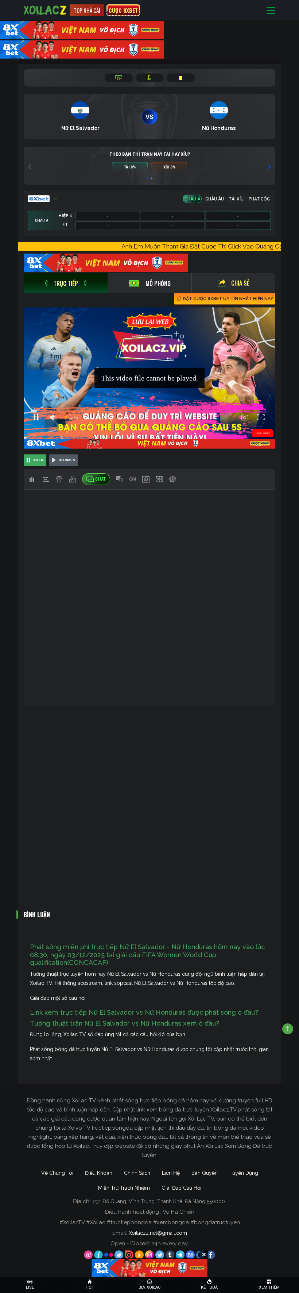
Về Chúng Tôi (57, 1173)
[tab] (66, 283)
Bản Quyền (204, 1173)
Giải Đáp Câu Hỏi (181, 1188)
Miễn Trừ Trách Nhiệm (124, 1188)
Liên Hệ (171, 1173)
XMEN (38, 460)
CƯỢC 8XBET (123, 10)
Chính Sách (137, 1173)
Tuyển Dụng (243, 1173)
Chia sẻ (240, 283)
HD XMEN (67, 460)
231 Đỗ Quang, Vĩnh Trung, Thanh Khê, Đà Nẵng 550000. (159, 1201)
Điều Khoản (98, 1173)
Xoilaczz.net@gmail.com (158, 1233)
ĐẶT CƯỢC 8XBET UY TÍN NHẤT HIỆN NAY (228, 298)
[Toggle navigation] (271, 10)
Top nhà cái (87, 10)
